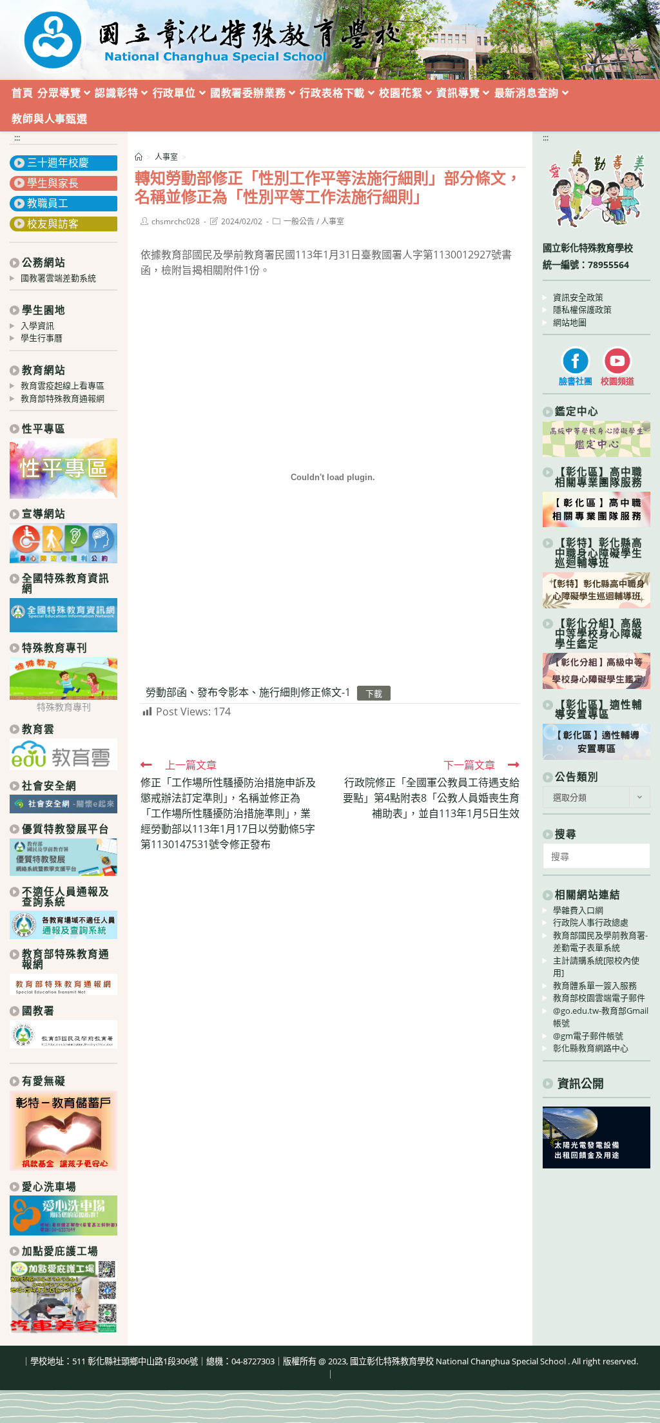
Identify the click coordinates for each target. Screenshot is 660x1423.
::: (17, 137)
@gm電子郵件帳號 (588, 1035)
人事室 (332, 221)
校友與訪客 (53, 224)
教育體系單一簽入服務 (595, 985)
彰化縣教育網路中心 (590, 1048)
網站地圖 (570, 322)
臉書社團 (575, 381)
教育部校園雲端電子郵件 (599, 997)
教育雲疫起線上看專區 (62, 385)
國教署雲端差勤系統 (58, 278)
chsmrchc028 (175, 221)
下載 (373, 693)
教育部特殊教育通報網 (62, 398)
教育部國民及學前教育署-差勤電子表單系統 (600, 941)
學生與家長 (53, 183)
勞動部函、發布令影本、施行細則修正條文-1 (248, 692)
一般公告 (299, 221)
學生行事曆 (42, 338)
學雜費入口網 (578, 910)
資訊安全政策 (578, 297)
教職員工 (47, 203)
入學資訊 (37, 325)
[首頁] (138, 156)
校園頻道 (617, 381)
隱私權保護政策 (582, 309)
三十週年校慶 (58, 162)
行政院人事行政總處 (590, 922)
